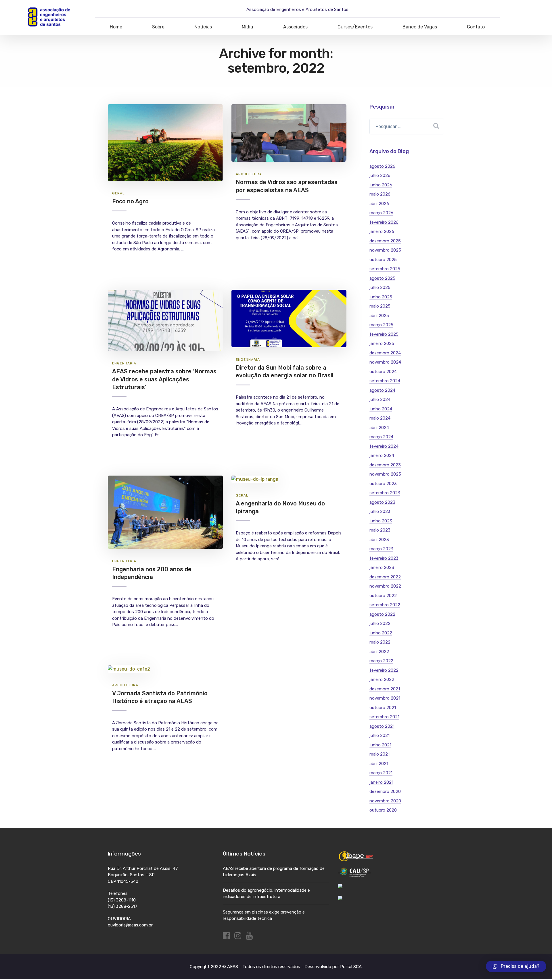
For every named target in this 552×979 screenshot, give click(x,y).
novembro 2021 (384, 698)
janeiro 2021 (381, 782)
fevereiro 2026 (383, 222)
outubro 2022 (383, 595)
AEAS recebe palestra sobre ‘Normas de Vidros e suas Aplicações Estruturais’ (164, 379)
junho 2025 (380, 297)
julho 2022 (379, 623)
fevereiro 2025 (383, 334)
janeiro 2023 (381, 567)
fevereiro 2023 (383, 558)
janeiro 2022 (381, 679)
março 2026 (381, 212)
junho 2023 (380, 521)
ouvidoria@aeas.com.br (130, 925)
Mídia (247, 27)
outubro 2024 (383, 371)
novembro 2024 (385, 362)
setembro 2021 (384, 716)
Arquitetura (249, 174)
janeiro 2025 (381, 343)
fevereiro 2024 (383, 446)
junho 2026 (380, 185)
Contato (476, 27)
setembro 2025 (384, 268)
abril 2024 (379, 427)
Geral (118, 193)
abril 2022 (379, 651)
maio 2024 (379, 418)
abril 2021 (378, 763)
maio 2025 (379, 306)
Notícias (203, 27)
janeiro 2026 (381, 231)
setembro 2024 (384, 380)
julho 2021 (379, 735)
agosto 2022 (382, 614)
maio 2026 (379, 194)
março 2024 (381, 436)
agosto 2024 (382, 390)
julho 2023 (379, 511)
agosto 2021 (381, 726)
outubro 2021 (382, 707)
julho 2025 (379, 287)
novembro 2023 (385, 474)
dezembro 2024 (385, 353)
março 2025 (381, 324)
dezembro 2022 (385, 577)
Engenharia (124, 363)
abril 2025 (379, 315)
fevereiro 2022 (383, 670)
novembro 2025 (385, 250)
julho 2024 (379, 399)
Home (116, 27)
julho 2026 (379, 175)
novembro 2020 (385, 801)
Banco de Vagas (419, 27)
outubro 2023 (383, 483)
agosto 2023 (382, 502)
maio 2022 (379, 642)
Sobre (158, 27)
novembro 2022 (385, 586)
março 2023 (381, 548)
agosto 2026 (382, 166)
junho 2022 (380, 633)
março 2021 (380, 772)
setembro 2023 (384, 492)
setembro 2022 (384, 604)
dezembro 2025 (385, 241)
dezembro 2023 (385, 465)
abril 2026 (379, 203)
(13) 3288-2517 (122, 906)
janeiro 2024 (381, 455)
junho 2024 (380, 409)
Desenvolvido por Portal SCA (333, 966)
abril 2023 (379, 539)
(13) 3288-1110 (122, 900)
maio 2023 (379, 530)
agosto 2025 (382, 278)
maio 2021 (379, 754)
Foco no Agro (130, 201)
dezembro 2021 (384, 689)
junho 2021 (380, 745)
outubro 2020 (383, 810)
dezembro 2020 (385, 791)
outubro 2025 (383, 259)
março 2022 (381, 660)
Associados (295, 27)
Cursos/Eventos (355, 27)
